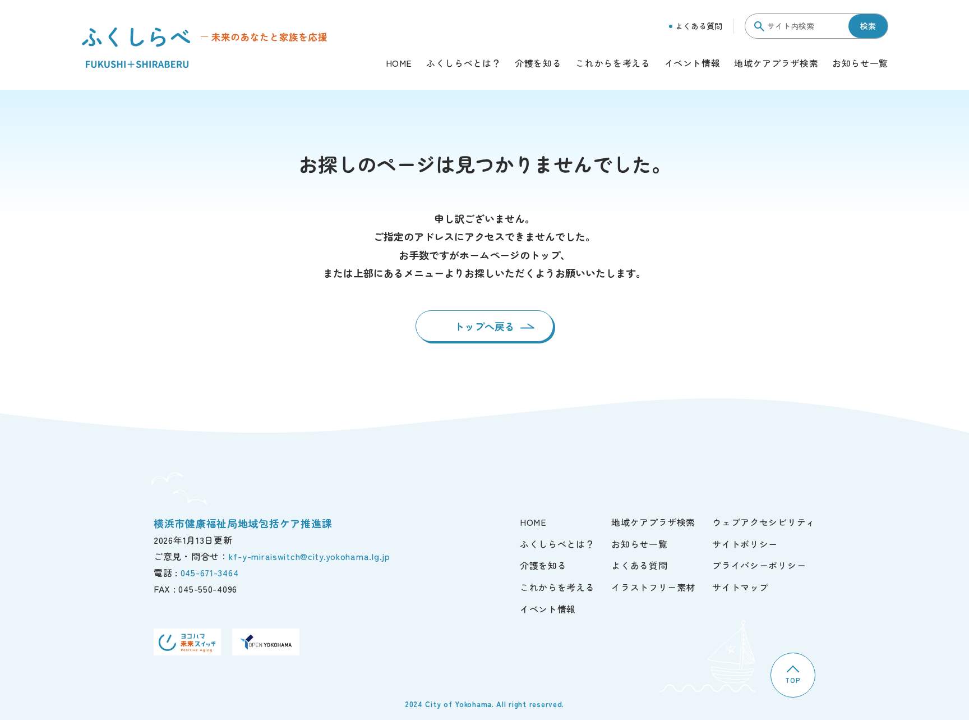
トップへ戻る (484, 326)
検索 (868, 25)
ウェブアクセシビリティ (763, 522)
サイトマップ (740, 587)
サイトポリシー (745, 544)
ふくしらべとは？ (463, 64)
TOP (792, 680)
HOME (399, 64)
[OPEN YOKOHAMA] (265, 642)
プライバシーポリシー (759, 565)
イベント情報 (693, 64)
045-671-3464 (210, 572)
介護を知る (538, 64)
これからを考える (612, 64)
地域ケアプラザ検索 (776, 64)
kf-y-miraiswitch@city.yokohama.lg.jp (309, 556)
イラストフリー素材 (653, 587)
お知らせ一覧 (860, 64)
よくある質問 (698, 25)
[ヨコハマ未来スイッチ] (187, 642)
